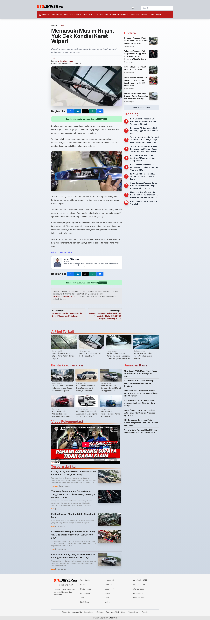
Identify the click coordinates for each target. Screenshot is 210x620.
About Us (66, 612)
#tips (54, 252)
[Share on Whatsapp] (92, 111)
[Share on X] (85, 111)
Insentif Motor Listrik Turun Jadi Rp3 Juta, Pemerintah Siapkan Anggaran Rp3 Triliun (139, 413)
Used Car (124, 14)
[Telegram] (65, 584)
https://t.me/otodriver (62, 296)
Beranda (45, 14)
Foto (152, 14)
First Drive (104, 14)
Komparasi (114, 14)
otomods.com (138, 598)
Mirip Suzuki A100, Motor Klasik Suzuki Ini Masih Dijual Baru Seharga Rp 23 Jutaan (140, 373)
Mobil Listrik (88, 14)
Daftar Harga (75, 14)
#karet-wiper (66, 252)
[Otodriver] (50, 6)
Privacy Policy (133, 612)
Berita (66, 14)
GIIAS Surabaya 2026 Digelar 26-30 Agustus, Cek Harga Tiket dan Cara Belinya (139, 403)
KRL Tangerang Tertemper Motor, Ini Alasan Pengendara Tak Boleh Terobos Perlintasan (141, 422)
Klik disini (102, 119)
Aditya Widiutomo (65, 61)
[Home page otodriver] (132, 7)
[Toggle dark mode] (138, 7)
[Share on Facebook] (70, 111)
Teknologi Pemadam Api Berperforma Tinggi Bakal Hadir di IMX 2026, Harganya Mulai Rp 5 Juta (105, 316)
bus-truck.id (138, 593)
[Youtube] (68, 584)
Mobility (144, 14)
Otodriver (112, 618)
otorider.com (138, 589)
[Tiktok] (71, 584)
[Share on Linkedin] (77, 111)
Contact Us (77, 612)
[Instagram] (62, 584)
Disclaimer (88, 612)
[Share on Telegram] (99, 111)
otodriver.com (139, 584)
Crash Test (134, 14)
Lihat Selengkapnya (141, 107)
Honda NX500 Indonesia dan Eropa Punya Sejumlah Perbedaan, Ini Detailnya (139, 383)
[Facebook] (59, 584)
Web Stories (57, 14)
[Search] (171, 8)
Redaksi (145, 612)
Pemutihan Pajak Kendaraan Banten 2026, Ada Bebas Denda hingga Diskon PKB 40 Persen (141, 393)
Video (158, 14)
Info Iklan (99, 612)
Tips (96, 14)
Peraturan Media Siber (115, 612)
